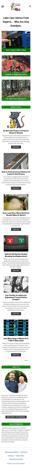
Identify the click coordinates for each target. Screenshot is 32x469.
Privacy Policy (19, 455)
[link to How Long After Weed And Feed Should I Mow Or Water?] (16, 202)
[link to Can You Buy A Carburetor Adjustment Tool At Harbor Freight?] (16, 284)
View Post (16, 147)
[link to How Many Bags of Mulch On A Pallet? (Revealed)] (16, 328)
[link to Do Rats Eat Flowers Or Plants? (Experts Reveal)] (16, 120)
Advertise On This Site (16, 459)
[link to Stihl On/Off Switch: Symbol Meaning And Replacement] (16, 243)
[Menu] (2, 6)
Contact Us (23, 452)
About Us (11, 455)
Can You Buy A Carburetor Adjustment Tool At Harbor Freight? (16, 297)
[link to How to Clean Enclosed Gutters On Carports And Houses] (16, 161)
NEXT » (27, 360)
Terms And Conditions (12, 452)
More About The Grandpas (16, 417)
